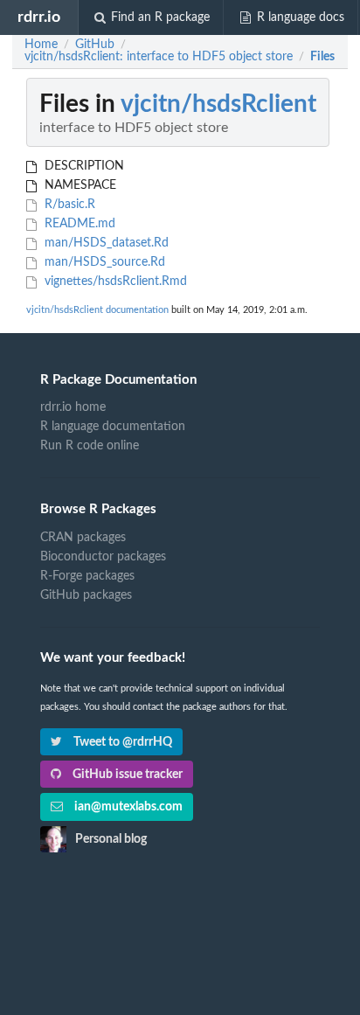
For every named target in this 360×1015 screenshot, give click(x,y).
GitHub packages (86, 595)
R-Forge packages (87, 576)
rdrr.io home (73, 407)
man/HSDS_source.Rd (103, 262)
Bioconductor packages (103, 557)
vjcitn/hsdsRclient (218, 104)
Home (41, 44)
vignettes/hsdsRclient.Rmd (114, 281)
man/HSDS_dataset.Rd (105, 243)
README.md (78, 224)
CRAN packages (83, 538)
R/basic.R (68, 204)
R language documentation (112, 427)
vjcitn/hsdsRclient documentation (97, 310)
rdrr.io (38, 17)
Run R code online (89, 446)
